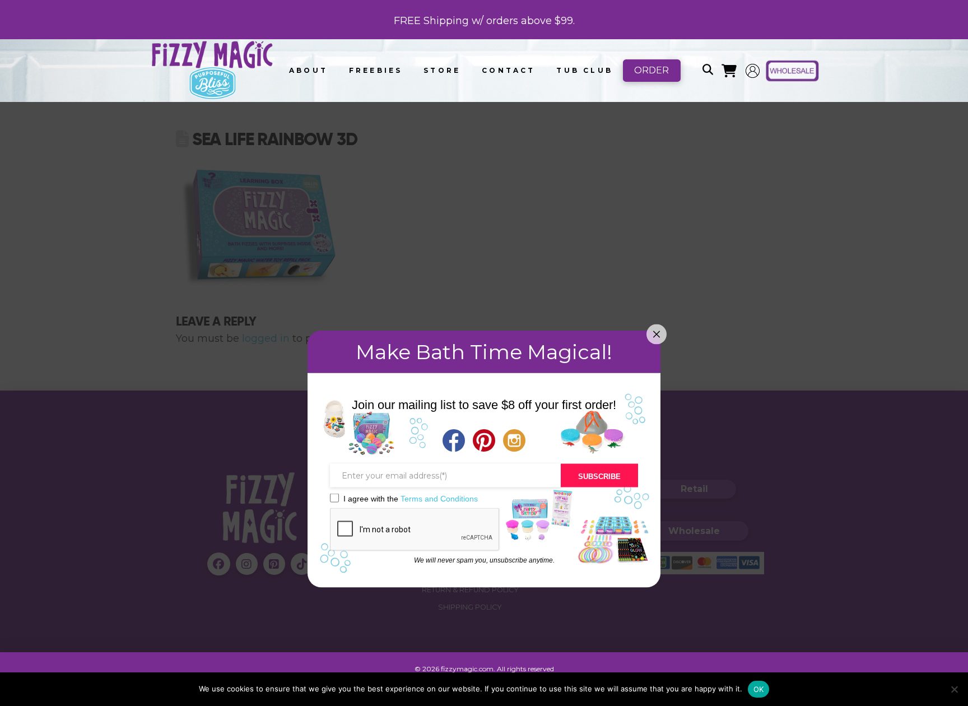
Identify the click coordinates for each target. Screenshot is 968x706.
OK (758, 689)
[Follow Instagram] (514, 441)
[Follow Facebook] (454, 441)
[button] (707, 71)
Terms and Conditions (439, 498)
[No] (954, 689)
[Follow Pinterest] (484, 441)
